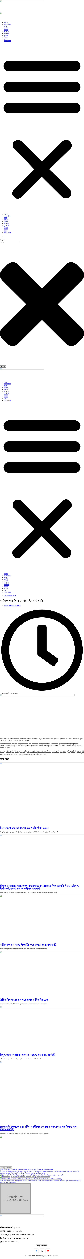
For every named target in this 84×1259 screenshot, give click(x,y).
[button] (42, 127)
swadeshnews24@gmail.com (18, 1238)
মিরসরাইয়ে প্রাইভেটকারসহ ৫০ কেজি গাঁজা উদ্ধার (24, 828)
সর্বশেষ (14, 595)
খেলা (5, 39)
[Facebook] (36, 1250)
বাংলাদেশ (6, 31)
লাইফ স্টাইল (7, 41)
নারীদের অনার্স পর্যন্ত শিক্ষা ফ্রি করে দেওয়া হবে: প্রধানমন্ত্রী (28, 945)
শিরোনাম (9, 595)
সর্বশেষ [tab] (2, 1167)
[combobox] (9, 242)
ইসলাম (6, 35)
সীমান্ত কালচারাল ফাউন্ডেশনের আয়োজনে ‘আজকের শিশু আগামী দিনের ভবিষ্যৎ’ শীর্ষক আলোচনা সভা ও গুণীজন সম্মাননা (39, 887)
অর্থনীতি (6, 30)
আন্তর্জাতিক (7, 24)
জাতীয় (5, 26)
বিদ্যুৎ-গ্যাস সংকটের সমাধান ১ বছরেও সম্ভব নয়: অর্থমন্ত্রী (27, 1055)
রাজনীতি (6, 28)
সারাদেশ (6, 22)
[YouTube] (47, 1250)
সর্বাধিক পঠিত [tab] (8, 1167)
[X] (42, 1250)
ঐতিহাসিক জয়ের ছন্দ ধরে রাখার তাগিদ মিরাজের (24, 1000)
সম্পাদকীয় (6, 33)
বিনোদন (6, 37)
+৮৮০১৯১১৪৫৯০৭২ (11, 1242)
